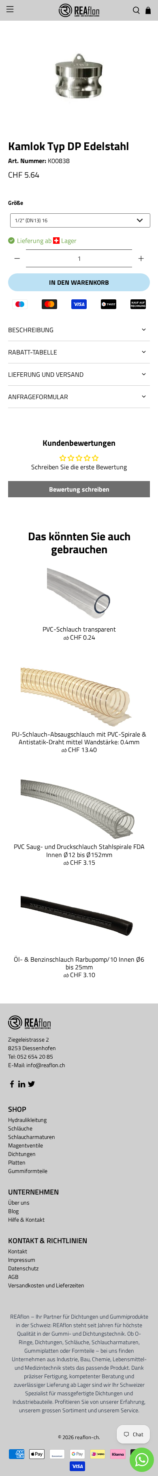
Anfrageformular (38, 397)
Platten (17, 1162)
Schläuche (20, 1128)
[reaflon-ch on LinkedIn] (22, 1085)
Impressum (21, 1259)
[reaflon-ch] (79, 10)
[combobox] (80, 220)
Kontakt (17, 1251)
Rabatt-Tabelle (32, 352)
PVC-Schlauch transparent (79, 629)
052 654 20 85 (35, 1056)
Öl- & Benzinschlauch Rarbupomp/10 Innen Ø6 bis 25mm (79, 963)
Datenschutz (23, 1268)
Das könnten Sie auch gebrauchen (79, 542)
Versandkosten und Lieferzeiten (46, 1285)
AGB (13, 1276)
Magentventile (25, 1145)
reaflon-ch (87, 1437)
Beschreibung (30, 330)
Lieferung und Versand (45, 374)
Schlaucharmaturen (31, 1136)
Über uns (19, 1202)
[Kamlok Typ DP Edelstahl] (79, 78)
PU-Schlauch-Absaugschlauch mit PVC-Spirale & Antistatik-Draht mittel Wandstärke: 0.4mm (79, 738)
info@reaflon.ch (45, 1065)
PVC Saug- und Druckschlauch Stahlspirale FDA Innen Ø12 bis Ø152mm (79, 850)
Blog (13, 1211)
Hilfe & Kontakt (26, 1219)
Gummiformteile (27, 1171)
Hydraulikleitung (27, 1119)
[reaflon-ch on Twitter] (31, 1085)
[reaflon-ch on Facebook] (12, 1085)
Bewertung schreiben (79, 489)
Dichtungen (22, 1153)
